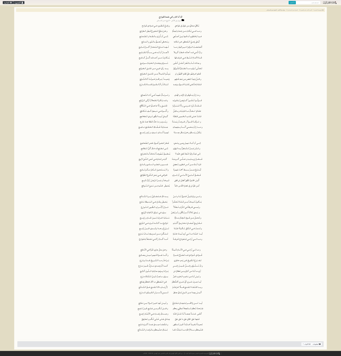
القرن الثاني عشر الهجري (306, 10)
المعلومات (316, 344)
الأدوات (306, 344)
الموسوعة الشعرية (318, 10)
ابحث (291, 2)
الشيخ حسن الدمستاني (293, 10)
